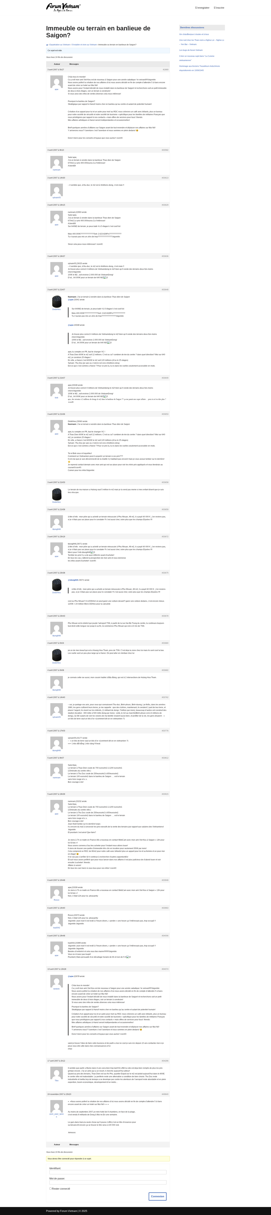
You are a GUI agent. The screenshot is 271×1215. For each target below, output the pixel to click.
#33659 (165, 509)
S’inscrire (219, 7)
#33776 (165, 731)
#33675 (165, 573)
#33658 (165, 482)
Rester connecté (61, 1188)
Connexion (157, 1196)
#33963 (165, 908)
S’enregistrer (202, 7)
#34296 (165, 1061)
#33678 (165, 616)
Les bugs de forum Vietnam (191, 50)
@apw (70, 300)
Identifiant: (55, 1168)
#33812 (165, 758)
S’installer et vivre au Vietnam (84, 45)
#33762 (165, 697)
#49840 (165, 1094)
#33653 (165, 414)
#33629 (165, 205)
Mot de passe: (57, 1178)
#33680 (165, 643)
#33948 (165, 880)
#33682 (165, 670)
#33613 (165, 178)
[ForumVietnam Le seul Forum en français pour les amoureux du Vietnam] (65, 8)
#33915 (165, 794)
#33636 (165, 256)
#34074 (165, 969)
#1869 (165, 70)
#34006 (165, 936)
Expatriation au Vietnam (60, 45)
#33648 (165, 290)
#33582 (165, 150)
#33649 (165, 378)
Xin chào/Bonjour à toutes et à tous (194, 34)
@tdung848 (73, 580)
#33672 (165, 537)
